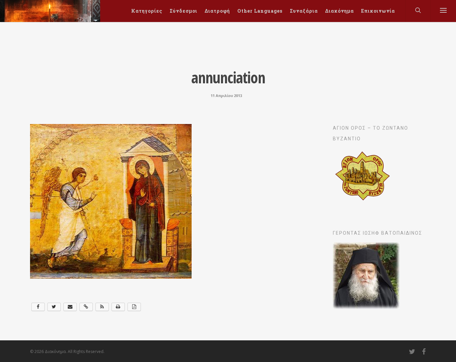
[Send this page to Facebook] (38, 307)
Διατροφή (217, 11)
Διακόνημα (339, 11)
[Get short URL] (86, 307)
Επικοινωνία (378, 11)
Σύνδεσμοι (183, 11)
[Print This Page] (118, 307)
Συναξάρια (304, 11)
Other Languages (259, 11)
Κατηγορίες (146, 11)
